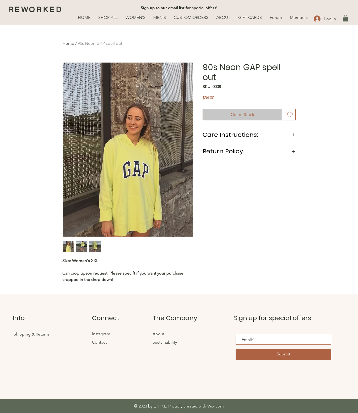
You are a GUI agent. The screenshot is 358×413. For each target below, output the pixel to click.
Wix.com (215, 406)
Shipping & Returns (32, 334)
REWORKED (35, 9)
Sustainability (165, 342)
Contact (99, 342)
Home (68, 43)
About (158, 333)
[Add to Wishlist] (290, 114)
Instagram (101, 333)
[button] (345, 18)
